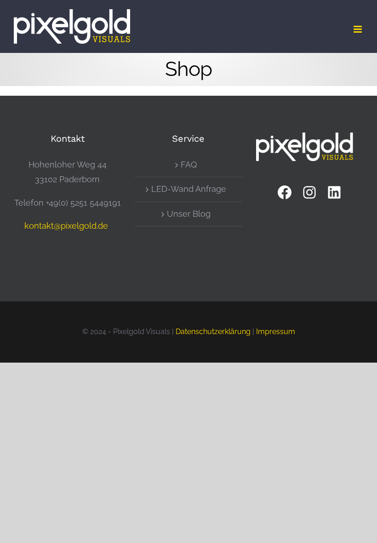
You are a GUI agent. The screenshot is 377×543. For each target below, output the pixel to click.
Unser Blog (189, 214)
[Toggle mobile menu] (358, 29)
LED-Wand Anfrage (188, 189)
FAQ (189, 164)
